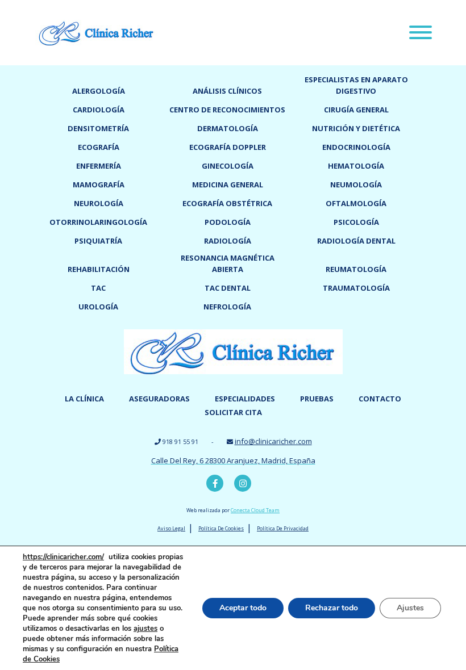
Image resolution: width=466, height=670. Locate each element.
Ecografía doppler (227, 147)
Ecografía (98, 147)
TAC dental (228, 288)
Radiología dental (356, 241)
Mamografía (98, 184)
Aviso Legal (171, 528)
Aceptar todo (243, 607)
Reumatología (356, 269)
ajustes (145, 628)
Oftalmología (356, 203)
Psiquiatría (98, 241)
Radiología (227, 241)
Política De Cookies (221, 528)
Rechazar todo (331, 607)
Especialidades (245, 398)
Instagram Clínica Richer (242, 483)
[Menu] (420, 34)
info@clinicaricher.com (273, 441)
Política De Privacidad (283, 528)
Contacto (380, 398)
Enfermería (98, 166)
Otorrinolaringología (98, 222)
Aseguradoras (159, 398)
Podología (228, 222)
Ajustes (410, 607)
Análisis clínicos (227, 91)
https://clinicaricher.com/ (63, 557)
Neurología (98, 203)
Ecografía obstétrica (227, 203)
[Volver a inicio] (96, 32)
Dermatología (227, 128)
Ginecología (227, 166)
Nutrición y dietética (356, 128)
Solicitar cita (233, 412)
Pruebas (317, 398)
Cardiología (98, 109)
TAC (98, 288)
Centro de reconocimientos (227, 109)
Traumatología (356, 288)
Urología (98, 307)
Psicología (356, 222)
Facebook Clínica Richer (214, 483)
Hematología (356, 166)
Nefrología (227, 307)
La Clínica (84, 398)
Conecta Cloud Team (255, 510)
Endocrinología (356, 147)
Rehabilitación (99, 269)
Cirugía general (356, 109)
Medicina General (227, 184)
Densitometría (98, 128)
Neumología (356, 184)
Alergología (98, 91)
